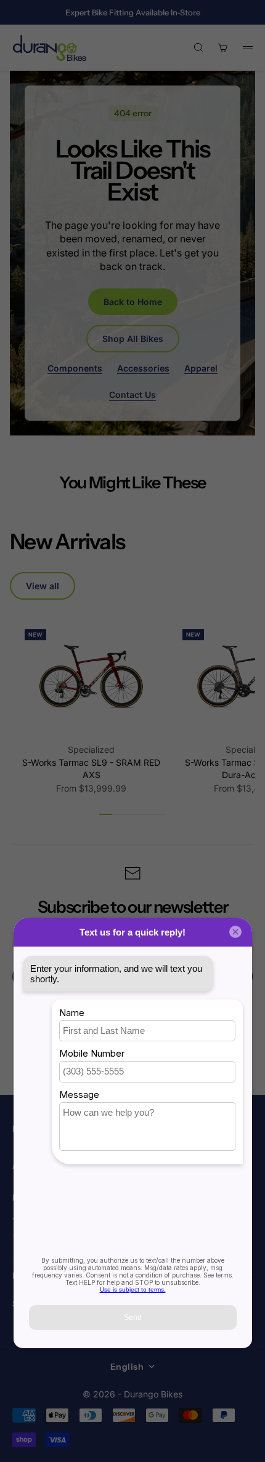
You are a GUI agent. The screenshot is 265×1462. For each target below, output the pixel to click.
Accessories (143, 368)
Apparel (201, 368)
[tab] (67, 541)
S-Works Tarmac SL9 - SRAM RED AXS (91, 768)
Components (74, 368)
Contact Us (132, 394)
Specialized (91, 749)
